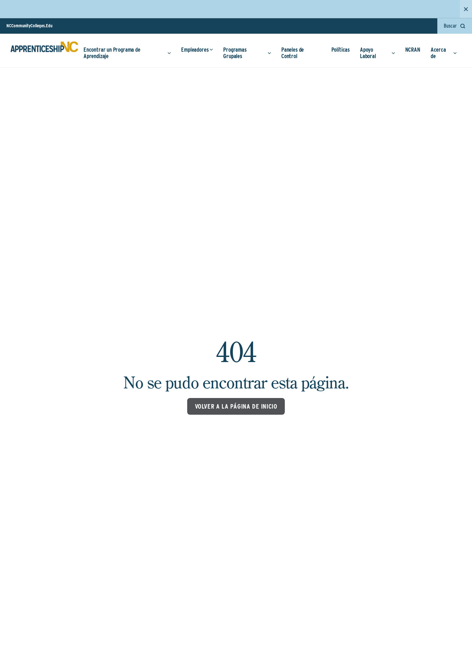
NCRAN (412, 49)
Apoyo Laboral (368, 52)
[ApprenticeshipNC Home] (44, 49)
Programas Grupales (234, 52)
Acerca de (438, 52)
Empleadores (194, 49)
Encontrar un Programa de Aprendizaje (111, 52)
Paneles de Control (292, 52)
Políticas (340, 49)
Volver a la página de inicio (236, 406)
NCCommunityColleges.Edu (29, 25)
